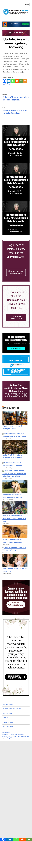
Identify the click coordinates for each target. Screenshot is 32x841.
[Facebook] (4, 81)
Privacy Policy (5, 734)
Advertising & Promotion (10, 738)
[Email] (21, 81)
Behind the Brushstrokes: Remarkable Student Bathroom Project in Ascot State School (14, 518)
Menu (27, 4)
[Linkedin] (8, 81)
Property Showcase (7, 722)
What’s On (5, 718)
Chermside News (6, 732)
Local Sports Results (8, 727)
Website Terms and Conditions (17, 734)
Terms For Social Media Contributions (21, 736)
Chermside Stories (7, 704)
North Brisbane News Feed (10, 408)
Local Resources (7, 713)
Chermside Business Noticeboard (11, 709)
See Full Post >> (6, 84)
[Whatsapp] (13, 81)
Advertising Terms (6, 736)
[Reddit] (17, 81)
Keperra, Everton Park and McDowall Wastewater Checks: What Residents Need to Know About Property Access (14, 473)
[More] (25, 81)
